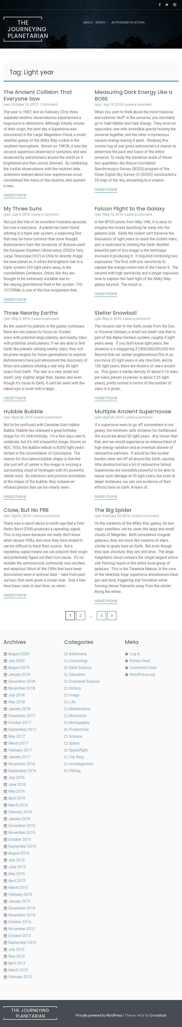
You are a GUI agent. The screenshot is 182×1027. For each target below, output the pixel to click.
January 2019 (19, 674)
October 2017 (19, 722)
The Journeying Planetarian (25, 29)
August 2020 (18, 654)
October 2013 (19, 935)
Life (72, 702)
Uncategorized (81, 764)
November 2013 (21, 929)
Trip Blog (76, 757)
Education (77, 674)
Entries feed (140, 661)
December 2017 (21, 715)
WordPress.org (142, 674)
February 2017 (20, 750)
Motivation (77, 715)
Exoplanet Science (84, 681)
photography (79, 722)
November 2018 (21, 688)
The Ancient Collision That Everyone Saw (38, 95)
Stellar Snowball (116, 313)
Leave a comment (138, 104)
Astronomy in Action (128, 22)
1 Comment (48, 104)
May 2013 (16, 956)
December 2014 (21, 908)
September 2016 (22, 770)
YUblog (75, 770)
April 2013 (16, 963)
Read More (15, 195)
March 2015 (18, 887)
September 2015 (22, 846)
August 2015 (18, 853)
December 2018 (21, 681)
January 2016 (19, 819)
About (88, 22)
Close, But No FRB (26, 510)
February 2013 (20, 977)
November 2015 (21, 832)
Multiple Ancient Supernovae (133, 411)
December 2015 (21, 825)
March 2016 (18, 805)
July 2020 (16, 661)
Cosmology (78, 661)
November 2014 (21, 915)
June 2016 (17, 784)
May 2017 (16, 736)
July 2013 (16, 949)
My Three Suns (23, 208)
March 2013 (18, 970)
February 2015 (20, 894)
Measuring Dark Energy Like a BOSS (133, 95)
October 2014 (19, 922)
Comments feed (143, 667)
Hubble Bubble (23, 411)
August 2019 (18, 667)
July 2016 (16, 777)
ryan (7, 104)
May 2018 (16, 702)
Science (75, 736)
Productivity (79, 729)
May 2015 (16, 874)
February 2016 (20, 812)
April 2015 (16, 880)
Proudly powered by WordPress (99, 1015)
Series (100, 22)
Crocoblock (158, 1015)
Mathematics (80, 709)
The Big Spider (113, 510)
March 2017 (18, 743)
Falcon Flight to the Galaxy (130, 208)
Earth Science (80, 667)
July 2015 (16, 860)
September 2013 (22, 942)
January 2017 (19, 757)
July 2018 (16, 695)
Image (74, 695)
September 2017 (22, 729)
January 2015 (19, 901)
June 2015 (17, 867)
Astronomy (78, 654)
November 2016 (21, 764)
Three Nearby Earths (31, 313)
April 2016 (16, 798)
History (75, 688)
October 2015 (19, 839)
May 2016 (16, 791)
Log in (135, 654)
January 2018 (19, 709)
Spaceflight (78, 750)
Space (74, 743)
